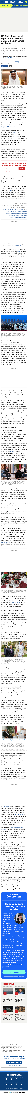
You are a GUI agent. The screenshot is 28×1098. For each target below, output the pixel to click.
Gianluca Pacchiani (7, 62)
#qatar (12, 209)
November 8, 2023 (19, 246)
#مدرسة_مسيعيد (22, 211)
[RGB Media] (11, 1092)
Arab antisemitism (6, 1048)
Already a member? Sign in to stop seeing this (14, 976)
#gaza (3, 213)
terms (20, 171)
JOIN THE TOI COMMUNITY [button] (14, 1062)
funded (12, 451)
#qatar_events (18, 209)
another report (5, 542)
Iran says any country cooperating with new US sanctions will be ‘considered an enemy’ (8, 999)
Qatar (17, 1044)
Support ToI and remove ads (21, 5)
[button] (26, 2)
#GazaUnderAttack (14, 215)
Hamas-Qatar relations (7, 1046)
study (18, 251)
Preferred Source (8, 57)
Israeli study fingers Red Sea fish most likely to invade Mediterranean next (8, 1017)
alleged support (15, 602)
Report (15, 132)
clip (11, 190)
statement (7, 806)
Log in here (18, 1065)
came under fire (19, 814)
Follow (16, 62)
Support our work (14, 972)
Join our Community (6, 5)
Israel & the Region (11, 1044)
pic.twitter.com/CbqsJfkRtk (18, 217)
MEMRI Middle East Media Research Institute (12, 1047)
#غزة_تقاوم (24, 215)
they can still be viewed (8, 127)
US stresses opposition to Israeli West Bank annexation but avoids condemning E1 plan (20, 1017)
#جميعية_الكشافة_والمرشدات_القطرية (16, 213)
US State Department (17, 1046)
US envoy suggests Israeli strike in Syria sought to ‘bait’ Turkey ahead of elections (20, 999)
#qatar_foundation (11, 211)
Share (5, 66)
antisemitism (13, 1048)
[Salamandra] (22, 1092)
